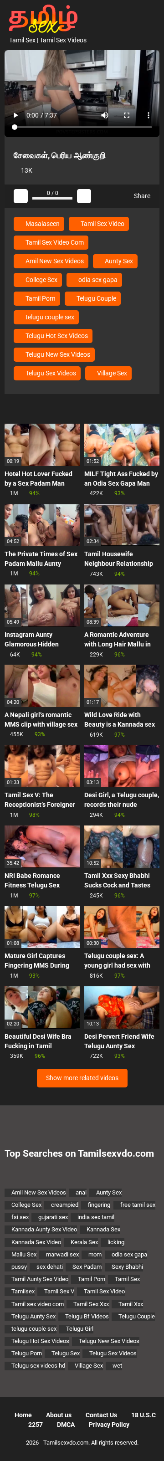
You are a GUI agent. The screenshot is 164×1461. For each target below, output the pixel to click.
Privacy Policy (109, 1424)
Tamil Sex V (59, 1291)
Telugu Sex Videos (50, 373)
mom (95, 1254)
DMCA (66, 1424)
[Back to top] (147, 1442)
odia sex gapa (97, 279)
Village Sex (111, 373)
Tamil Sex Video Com (54, 242)
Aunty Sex (118, 261)
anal (81, 1192)
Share (141, 196)
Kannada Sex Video (36, 1242)
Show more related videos (82, 1078)
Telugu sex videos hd (38, 1365)
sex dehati (49, 1266)
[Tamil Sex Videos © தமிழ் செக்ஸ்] (41, 18)
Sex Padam (87, 1266)
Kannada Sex (103, 1229)
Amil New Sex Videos (54, 261)
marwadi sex (62, 1254)
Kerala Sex (84, 1242)
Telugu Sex (65, 1353)
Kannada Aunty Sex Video (44, 1229)
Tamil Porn (40, 298)
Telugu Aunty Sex (33, 1316)
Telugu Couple (95, 298)
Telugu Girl (79, 1328)
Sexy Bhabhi (127, 1266)
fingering (99, 1204)
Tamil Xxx (130, 1304)
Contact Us (101, 1415)
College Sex (40, 279)
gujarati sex (53, 1217)
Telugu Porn (26, 1353)
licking (116, 1242)
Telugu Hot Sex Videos (56, 335)
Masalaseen (42, 223)
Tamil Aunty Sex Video (39, 1279)
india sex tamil (95, 1217)
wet (117, 1365)
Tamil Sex (127, 1279)
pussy (19, 1266)
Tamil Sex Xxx (91, 1304)
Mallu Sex (23, 1254)
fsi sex (20, 1217)
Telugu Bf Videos (87, 1316)
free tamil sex (137, 1204)
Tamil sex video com (37, 1304)
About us (59, 1415)
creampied (64, 1204)
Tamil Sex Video (101, 223)
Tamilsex (23, 1291)
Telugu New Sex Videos (57, 354)
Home (23, 1415)
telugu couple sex (49, 317)
